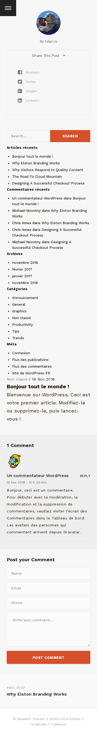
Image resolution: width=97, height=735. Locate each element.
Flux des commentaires (32, 366)
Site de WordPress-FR (31, 373)
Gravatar (71, 532)
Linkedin (31, 100)
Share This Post (46, 56)
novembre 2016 (25, 283)
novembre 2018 (25, 263)
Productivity (22, 325)
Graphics (19, 311)
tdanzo (51, 41)
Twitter (30, 82)
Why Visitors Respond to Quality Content (47, 170)
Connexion (21, 353)
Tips (15, 331)
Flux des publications (30, 360)
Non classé (21, 318)
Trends (18, 338)
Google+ (30, 91)
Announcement (25, 298)
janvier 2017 (22, 276)
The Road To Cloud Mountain (37, 177)
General (18, 304)
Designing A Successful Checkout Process (48, 183)
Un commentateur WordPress (37, 198)
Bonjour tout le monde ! (32, 156)
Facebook (31, 72)
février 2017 (22, 269)
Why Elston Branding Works (36, 163)
